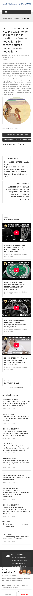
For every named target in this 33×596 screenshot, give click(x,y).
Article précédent (12, 159)
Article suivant (22, 184)
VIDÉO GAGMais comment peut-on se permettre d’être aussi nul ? (15, 524)
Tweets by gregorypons (16, 387)
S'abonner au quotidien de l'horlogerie (16, 135)
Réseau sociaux (8, 381)
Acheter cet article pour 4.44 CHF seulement (17, 139)
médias (6, 217)
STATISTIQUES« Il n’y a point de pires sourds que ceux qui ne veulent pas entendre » (15, 537)
